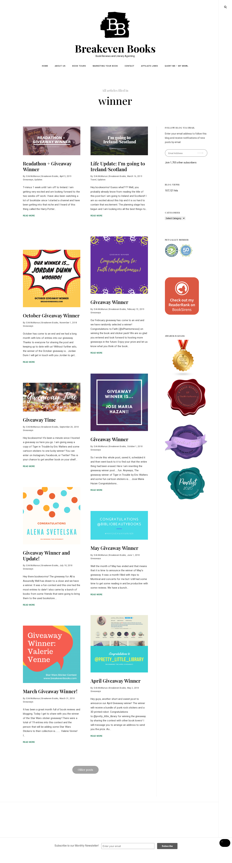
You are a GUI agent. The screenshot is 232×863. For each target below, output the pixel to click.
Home (45, 66)
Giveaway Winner (109, 302)
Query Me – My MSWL (176, 66)
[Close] (224, 843)
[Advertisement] (116, 836)
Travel (93, 179)
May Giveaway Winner (114, 548)
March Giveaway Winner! (50, 691)
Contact (129, 66)
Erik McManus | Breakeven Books (42, 176)
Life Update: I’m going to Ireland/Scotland (118, 166)
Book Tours (79, 66)
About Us (60, 66)
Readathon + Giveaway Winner (47, 166)
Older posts (85, 769)
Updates (38, 179)
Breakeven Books (115, 48)
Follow (200, 152)
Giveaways (28, 179)
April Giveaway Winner (116, 681)
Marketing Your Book (105, 66)
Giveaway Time (39, 420)
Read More (29, 215)
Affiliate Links (149, 66)
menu (225, 7)
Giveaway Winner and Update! (46, 556)
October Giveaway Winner (51, 315)
